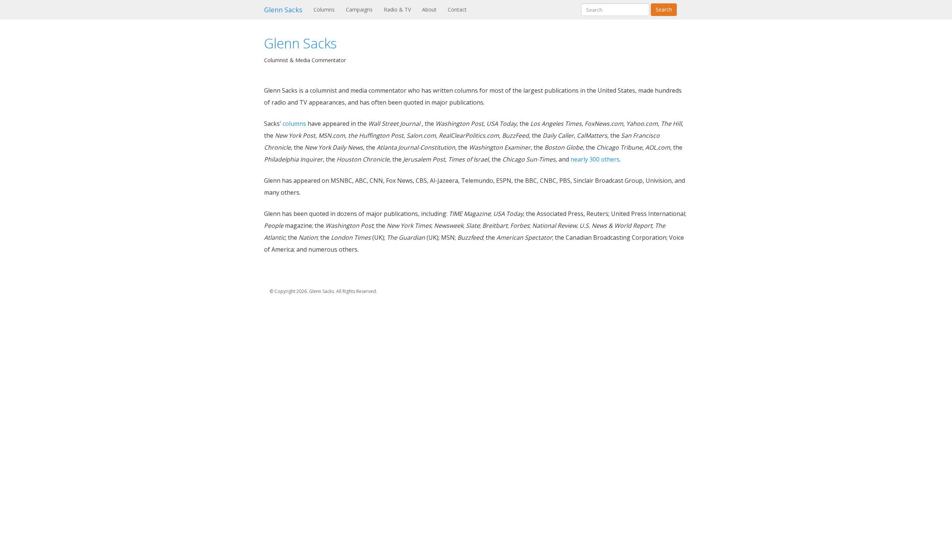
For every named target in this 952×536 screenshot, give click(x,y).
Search (664, 9)
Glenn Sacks (283, 9)
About (429, 9)
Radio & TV (397, 9)
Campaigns (359, 9)
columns (294, 123)
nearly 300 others (595, 159)
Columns (326, 9)
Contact (457, 9)
